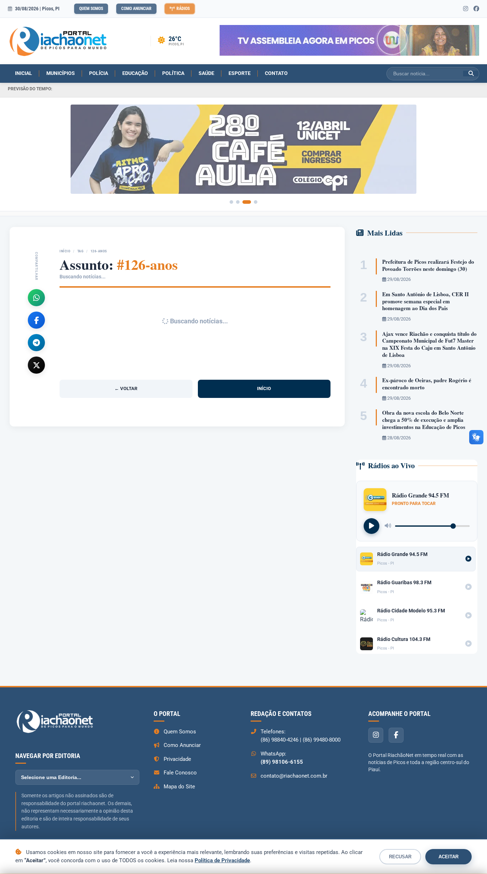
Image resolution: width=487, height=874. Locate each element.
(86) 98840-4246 (279, 740)
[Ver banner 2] (238, 202)
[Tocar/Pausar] (371, 526)
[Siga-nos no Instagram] (465, 9)
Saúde (206, 73)
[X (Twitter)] (36, 365)
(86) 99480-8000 (321, 740)
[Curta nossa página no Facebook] (476, 9)
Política (173, 73)
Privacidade (177, 759)
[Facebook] (36, 320)
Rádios (183, 8)
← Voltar (125, 388)
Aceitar (448, 856)
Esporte (240, 73)
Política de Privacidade (222, 860)
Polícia (98, 73)
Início (65, 251)
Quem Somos (91, 8)
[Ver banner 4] (255, 202)
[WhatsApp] (36, 297)
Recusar (400, 856)
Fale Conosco (180, 772)
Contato (276, 73)
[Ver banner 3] (246, 202)
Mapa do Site (179, 786)
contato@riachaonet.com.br (294, 776)
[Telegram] (36, 342)
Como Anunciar (136, 8)
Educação (135, 73)
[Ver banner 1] (231, 202)
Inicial (23, 73)
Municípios (60, 73)
